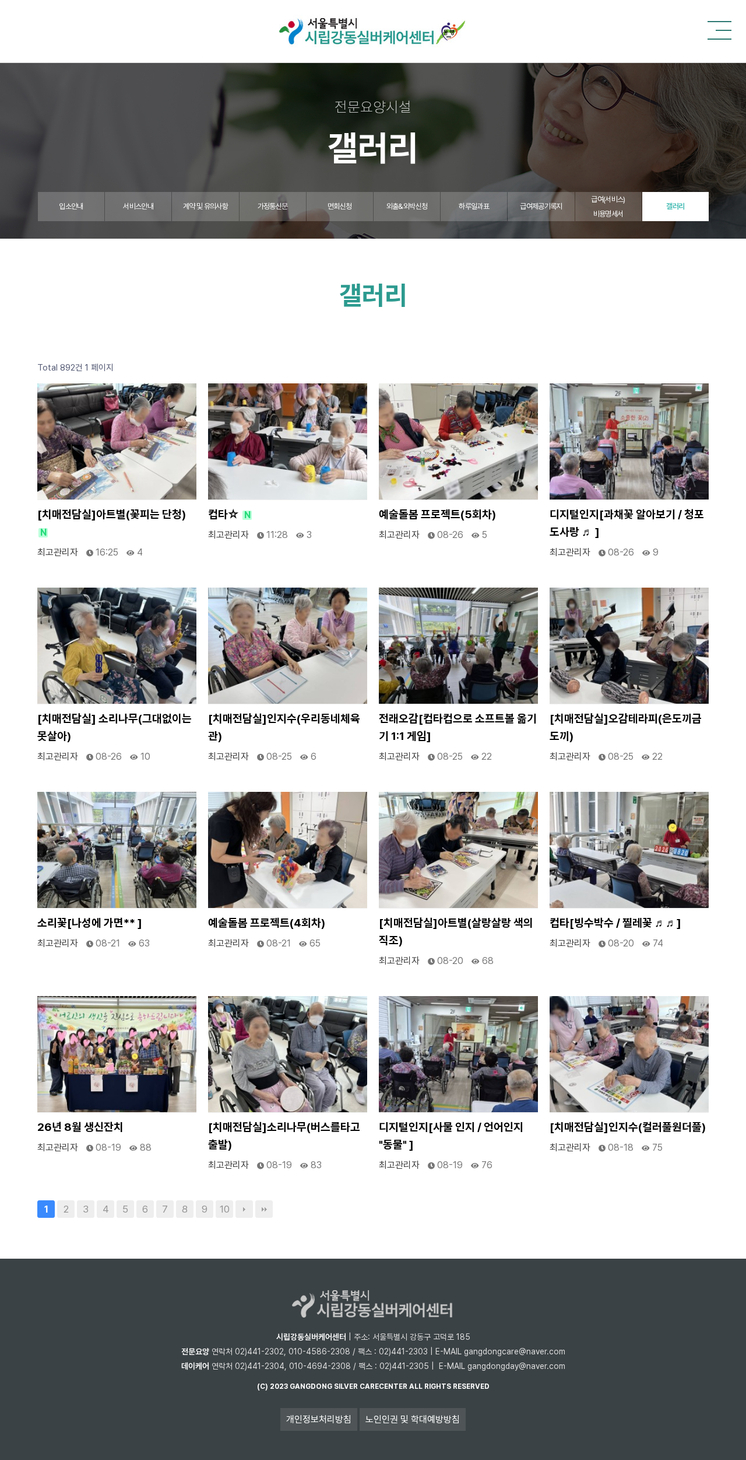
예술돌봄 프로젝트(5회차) (437, 514)
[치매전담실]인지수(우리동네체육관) (284, 727)
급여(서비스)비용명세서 (608, 206)
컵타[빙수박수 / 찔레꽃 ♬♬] (615, 923)
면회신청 (339, 206)
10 (225, 1209)
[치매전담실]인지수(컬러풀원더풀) (628, 1127)
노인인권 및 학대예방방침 (412, 1419)
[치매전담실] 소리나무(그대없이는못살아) (114, 727)
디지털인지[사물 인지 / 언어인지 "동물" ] (451, 1135)
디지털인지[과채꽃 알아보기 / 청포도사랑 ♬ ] (627, 523)
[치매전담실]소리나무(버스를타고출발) (284, 1135)
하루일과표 (474, 206)
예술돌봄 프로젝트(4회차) (266, 923)
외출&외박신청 (406, 206)
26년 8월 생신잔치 (80, 1127)
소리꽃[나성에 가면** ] (89, 923)
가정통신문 (273, 206)
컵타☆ (229, 514)
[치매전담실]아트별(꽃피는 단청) (111, 523)
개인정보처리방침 (318, 1419)
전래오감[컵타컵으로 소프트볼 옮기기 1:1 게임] (458, 727)
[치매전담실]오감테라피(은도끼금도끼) (626, 727)
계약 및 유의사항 (205, 206)
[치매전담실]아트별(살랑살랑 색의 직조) (456, 931)
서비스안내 (138, 206)
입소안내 (71, 206)
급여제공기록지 (541, 206)
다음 (244, 1209)
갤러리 (675, 206)
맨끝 (264, 1209)
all (416, 1386)
